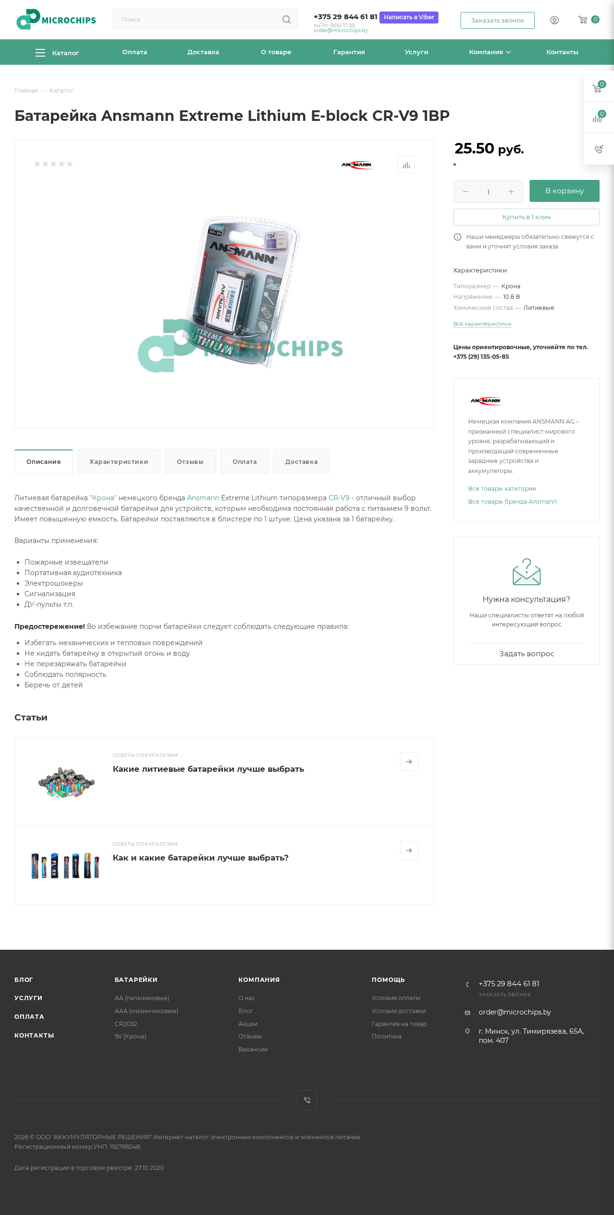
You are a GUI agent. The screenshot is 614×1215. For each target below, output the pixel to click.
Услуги (28, 998)
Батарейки (136, 979)
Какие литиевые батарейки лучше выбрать (208, 769)
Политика (386, 1036)
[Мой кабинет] (554, 21)
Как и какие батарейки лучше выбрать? (201, 857)
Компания (259, 979)
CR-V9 (339, 498)
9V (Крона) (130, 1036)
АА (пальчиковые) (142, 998)
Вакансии (253, 1049)
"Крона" (103, 498)
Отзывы (190, 461)
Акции (248, 1023)
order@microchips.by (341, 30)
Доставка (301, 461)
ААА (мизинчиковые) (146, 1010)
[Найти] (286, 19)
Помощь (388, 979)
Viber (307, 1100)
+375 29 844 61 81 (346, 16)
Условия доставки (399, 1010)
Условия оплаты (396, 998)
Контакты (34, 1035)
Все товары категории (502, 488)
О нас (246, 998)
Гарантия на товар (399, 1023)
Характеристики (119, 461)
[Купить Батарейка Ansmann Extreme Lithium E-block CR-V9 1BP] (240, 292)
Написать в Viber (409, 17)
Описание (43, 461)
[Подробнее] (409, 762)
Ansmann (203, 498)
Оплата (245, 461)
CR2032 (126, 1023)
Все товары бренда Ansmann (512, 501)
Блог (23, 979)
